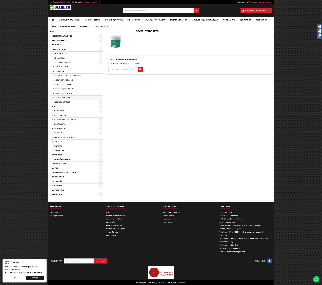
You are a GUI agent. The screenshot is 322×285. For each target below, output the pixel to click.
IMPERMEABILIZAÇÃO (63, 93)
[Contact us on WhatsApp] (316, 279)
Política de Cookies (114, 225)
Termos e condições (114, 219)
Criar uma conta (264, 2)
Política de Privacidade (115, 215)
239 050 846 (65, 2)
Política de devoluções (115, 229)
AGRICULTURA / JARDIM (69, 20)
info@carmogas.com (89, 2)
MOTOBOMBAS (58, 190)
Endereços (167, 222)
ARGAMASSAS (59, 58)
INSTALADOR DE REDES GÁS (64, 137)
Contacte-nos (112, 232)
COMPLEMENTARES (62, 97)
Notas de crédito (170, 219)
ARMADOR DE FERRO (62, 102)
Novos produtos (56, 215)
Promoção (54, 212)
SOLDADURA (261, 20)
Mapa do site (111, 235)
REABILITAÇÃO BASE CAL (64, 89)
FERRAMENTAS (133, 20)
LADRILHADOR (59, 128)
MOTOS (55, 168)
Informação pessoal (171, 212)
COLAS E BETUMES (62, 62)
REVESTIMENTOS (61, 67)
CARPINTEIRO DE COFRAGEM (65, 119)
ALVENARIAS (60, 71)
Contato (224, 206)
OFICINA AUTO (228, 20)
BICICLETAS (57, 45)
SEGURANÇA (245, 20)
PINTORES (58, 146)
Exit (14, 278)
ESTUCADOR (59, 141)
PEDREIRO (58, 133)
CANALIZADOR (60, 111)
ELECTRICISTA (59, 124)
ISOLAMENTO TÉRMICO (64, 80)
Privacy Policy (36, 272)
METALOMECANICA (178, 20)
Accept (35, 278)
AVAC (56, 106)
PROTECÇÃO (57, 181)
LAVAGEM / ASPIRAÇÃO (155, 20)
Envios (108, 212)
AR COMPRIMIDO (92, 20)
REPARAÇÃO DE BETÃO (64, 84)
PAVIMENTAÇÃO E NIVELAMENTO (68, 75)
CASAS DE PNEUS (59, 49)
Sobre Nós (110, 222)
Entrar (252, 2)
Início (53, 31)
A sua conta (170, 206)
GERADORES (57, 155)
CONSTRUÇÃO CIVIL (114, 20)
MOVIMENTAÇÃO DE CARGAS (205, 20)
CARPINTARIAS (60, 115)
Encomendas (168, 215)
